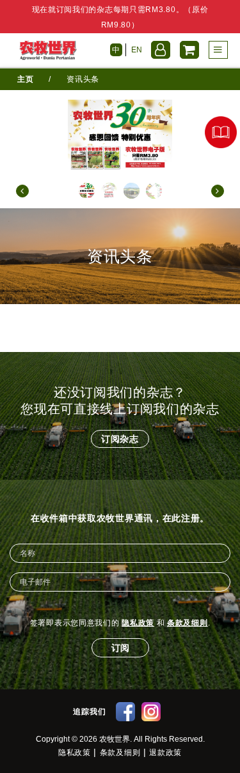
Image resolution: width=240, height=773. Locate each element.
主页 (25, 79)
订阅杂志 (120, 439)
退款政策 (165, 752)
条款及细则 (187, 622)
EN (137, 49)
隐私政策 (138, 622)
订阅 (120, 648)
